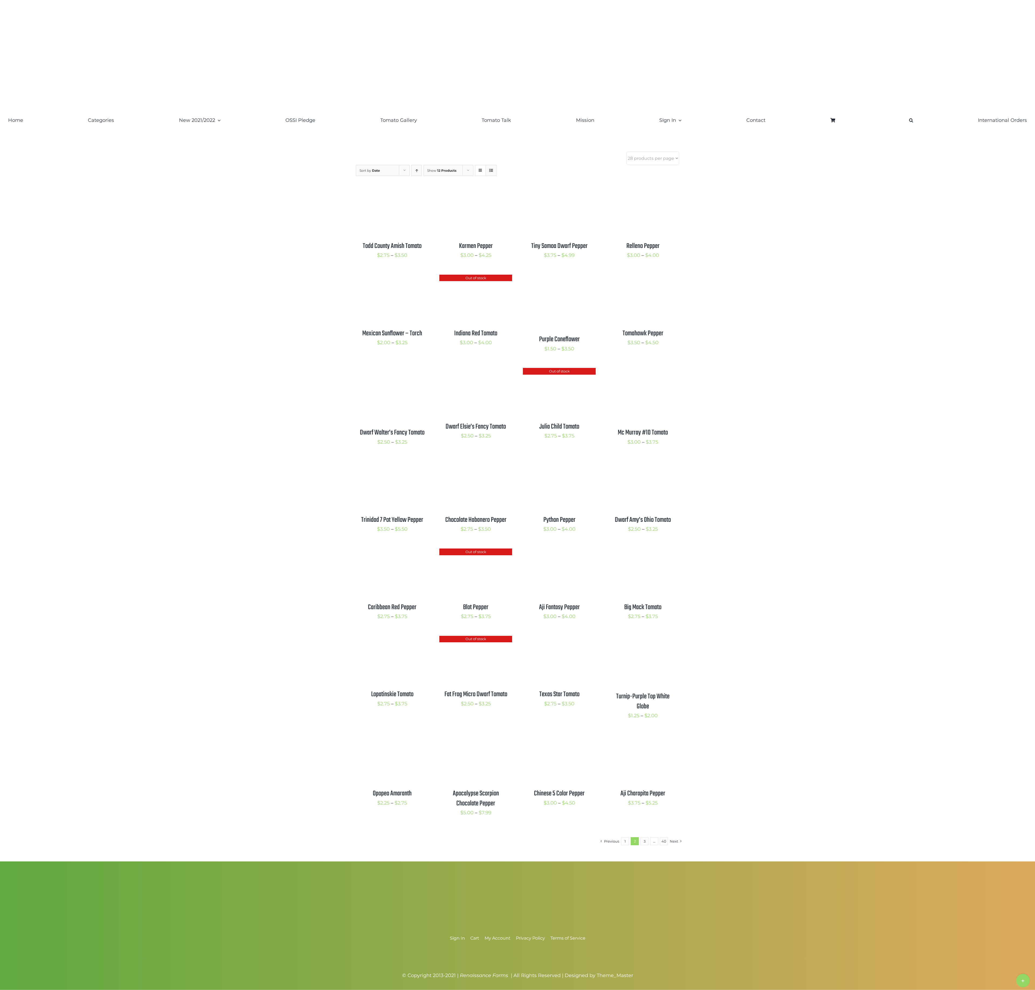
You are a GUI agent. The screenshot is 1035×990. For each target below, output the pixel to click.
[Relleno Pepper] (642, 192)
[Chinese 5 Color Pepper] (559, 739)
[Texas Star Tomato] (559, 640)
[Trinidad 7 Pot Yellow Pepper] (392, 465)
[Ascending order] (416, 170)
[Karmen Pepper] (475, 192)
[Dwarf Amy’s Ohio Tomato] (642, 465)
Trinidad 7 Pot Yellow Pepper (392, 520)
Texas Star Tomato (559, 694)
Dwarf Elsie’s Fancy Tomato (476, 426)
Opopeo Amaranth (392, 793)
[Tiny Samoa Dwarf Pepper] (559, 192)
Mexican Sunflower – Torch (392, 333)
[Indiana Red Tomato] (475, 279)
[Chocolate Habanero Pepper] (475, 465)
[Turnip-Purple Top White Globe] (642, 640)
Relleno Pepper (643, 246)
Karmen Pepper (476, 246)
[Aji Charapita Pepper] (642, 739)
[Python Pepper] (559, 465)
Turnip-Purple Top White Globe (643, 701)
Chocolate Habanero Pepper (475, 520)
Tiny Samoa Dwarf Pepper (559, 246)
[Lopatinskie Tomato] (392, 640)
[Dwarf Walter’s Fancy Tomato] (392, 372)
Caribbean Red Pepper (392, 607)
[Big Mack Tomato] (642, 553)
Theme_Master (615, 975)
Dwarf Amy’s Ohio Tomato (643, 520)
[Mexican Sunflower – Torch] (392, 279)
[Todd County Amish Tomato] (392, 192)
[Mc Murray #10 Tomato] (642, 372)
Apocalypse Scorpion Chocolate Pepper (476, 798)
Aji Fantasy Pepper (559, 607)
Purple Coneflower (559, 339)
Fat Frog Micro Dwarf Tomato (475, 694)
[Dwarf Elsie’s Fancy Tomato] (475, 372)
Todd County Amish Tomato (392, 246)
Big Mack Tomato (642, 607)
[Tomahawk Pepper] (642, 279)
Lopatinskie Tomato (392, 694)
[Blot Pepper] (475, 553)
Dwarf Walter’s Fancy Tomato (392, 432)
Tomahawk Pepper (643, 333)
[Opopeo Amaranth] (392, 739)
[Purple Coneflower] (559, 279)
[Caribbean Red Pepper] (392, 553)
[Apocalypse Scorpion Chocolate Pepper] (475, 739)
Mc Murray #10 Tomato (643, 432)
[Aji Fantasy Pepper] (559, 553)
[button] (911, 120)
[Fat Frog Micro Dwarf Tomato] (475, 640)
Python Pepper (559, 520)
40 (663, 841)
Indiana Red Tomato (475, 333)
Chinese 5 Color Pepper (559, 793)
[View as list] (491, 170)
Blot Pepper (475, 607)
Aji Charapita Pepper (642, 793)
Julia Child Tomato (559, 426)
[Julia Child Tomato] (559, 372)
